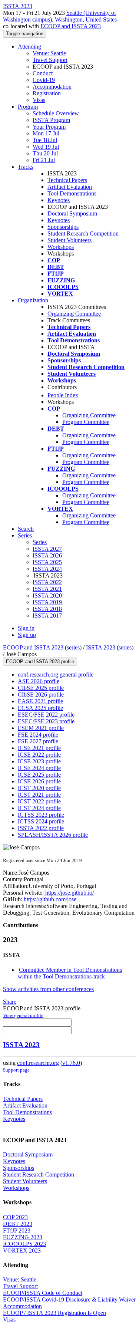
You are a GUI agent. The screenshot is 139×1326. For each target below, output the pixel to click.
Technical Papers (67, 180)
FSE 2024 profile (38, 734)
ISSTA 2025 (47, 562)
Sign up (27, 635)
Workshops (60, 247)
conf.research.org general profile (55, 674)
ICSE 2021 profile (39, 748)
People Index (62, 395)
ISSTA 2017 (47, 615)
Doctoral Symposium (72, 213)
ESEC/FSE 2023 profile (46, 721)
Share (9, 1001)
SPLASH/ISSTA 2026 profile (53, 835)
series (73, 647)
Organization (33, 300)
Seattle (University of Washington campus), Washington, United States (60, 16)
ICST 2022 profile (39, 801)
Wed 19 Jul (46, 147)
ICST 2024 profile (39, 808)
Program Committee (85, 422)
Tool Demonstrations (71, 193)
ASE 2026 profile (38, 681)
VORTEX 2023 (22, 1250)
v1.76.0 (71, 1063)
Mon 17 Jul (46, 133)
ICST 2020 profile (39, 788)
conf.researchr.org (38, 1063)
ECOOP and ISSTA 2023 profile (40, 661)
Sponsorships (63, 227)
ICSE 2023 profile (39, 761)
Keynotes (58, 200)
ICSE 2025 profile (39, 774)
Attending (29, 46)
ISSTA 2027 (47, 549)
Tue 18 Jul (45, 140)
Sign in (26, 628)
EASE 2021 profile (40, 701)
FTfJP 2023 (16, 1230)
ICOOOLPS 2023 (24, 1244)
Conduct (43, 73)
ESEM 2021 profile (41, 728)
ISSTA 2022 (47, 582)
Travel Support (50, 60)
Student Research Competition (83, 233)
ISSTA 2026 (47, 555)
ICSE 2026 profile (39, 781)
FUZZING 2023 (22, 1237)
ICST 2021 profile (39, 795)
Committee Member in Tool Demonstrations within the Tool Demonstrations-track (70, 973)
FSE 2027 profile (38, 741)
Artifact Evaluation (69, 187)
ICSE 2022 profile (39, 754)
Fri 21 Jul (44, 160)
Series (40, 542)
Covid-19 (44, 80)
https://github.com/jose (49, 899)
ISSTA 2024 (47, 569)
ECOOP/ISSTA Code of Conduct (42, 1293)
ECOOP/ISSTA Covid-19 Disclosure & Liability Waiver (69, 1299)
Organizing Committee (74, 313)
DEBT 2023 (17, 1224)
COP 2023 (15, 1217)
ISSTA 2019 (47, 602)
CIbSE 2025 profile (41, 688)
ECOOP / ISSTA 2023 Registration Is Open (54, 1313)
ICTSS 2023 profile (41, 815)
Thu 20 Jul (45, 153)
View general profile (23, 1015)
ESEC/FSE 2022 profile (46, 714)
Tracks (25, 167)
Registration (47, 93)
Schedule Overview (56, 113)
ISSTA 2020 (47, 595)
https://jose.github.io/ (69, 892)
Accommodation (52, 86)
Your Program (49, 127)
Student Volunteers (69, 240)
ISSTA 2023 (100, 647)
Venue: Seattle (49, 53)
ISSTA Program (51, 120)
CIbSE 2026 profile (41, 694)
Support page (16, 1070)
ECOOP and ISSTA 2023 (70, 26)
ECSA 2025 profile (40, 708)
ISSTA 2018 (47, 609)
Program (28, 106)
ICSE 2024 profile (39, 768)
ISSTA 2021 (47, 589)
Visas (39, 100)
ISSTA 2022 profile (41, 828)
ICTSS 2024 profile (41, 821)
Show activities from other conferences (48, 989)
